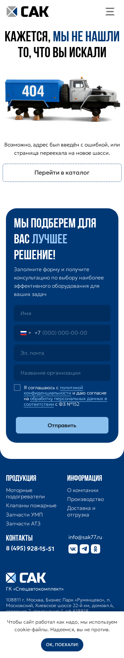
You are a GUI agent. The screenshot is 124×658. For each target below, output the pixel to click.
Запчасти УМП (24, 515)
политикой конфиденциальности (53, 390)
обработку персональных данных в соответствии (65, 401)
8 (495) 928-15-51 (30, 548)
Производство (85, 499)
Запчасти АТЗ (23, 523)
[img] (110, 11)
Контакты (19, 539)
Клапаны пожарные (31, 505)
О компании (83, 490)
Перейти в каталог (62, 172)
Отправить (62, 425)
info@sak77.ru (85, 537)
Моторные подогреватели (25, 493)
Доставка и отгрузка (81, 511)
